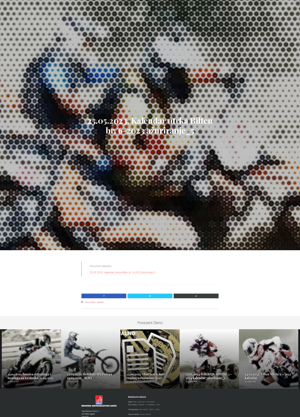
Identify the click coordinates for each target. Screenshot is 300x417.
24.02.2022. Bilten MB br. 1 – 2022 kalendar (268, 376)
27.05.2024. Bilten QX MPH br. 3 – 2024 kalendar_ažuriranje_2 (209, 376)
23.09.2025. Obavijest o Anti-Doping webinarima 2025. (146, 376)
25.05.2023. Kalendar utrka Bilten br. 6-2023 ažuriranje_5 (123, 272)
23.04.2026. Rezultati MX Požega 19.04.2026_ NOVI (89, 376)
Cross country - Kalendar (94, 302)
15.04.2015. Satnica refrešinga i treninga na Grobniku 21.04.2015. (31, 376)
